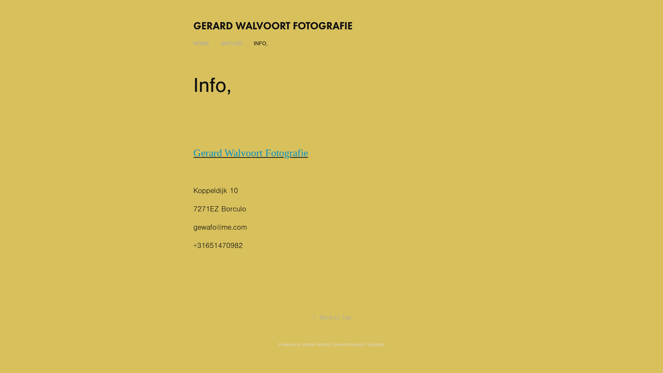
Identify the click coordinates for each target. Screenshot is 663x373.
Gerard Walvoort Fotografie (273, 25)
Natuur (231, 43)
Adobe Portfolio (317, 344)
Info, (261, 43)
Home (201, 43)
